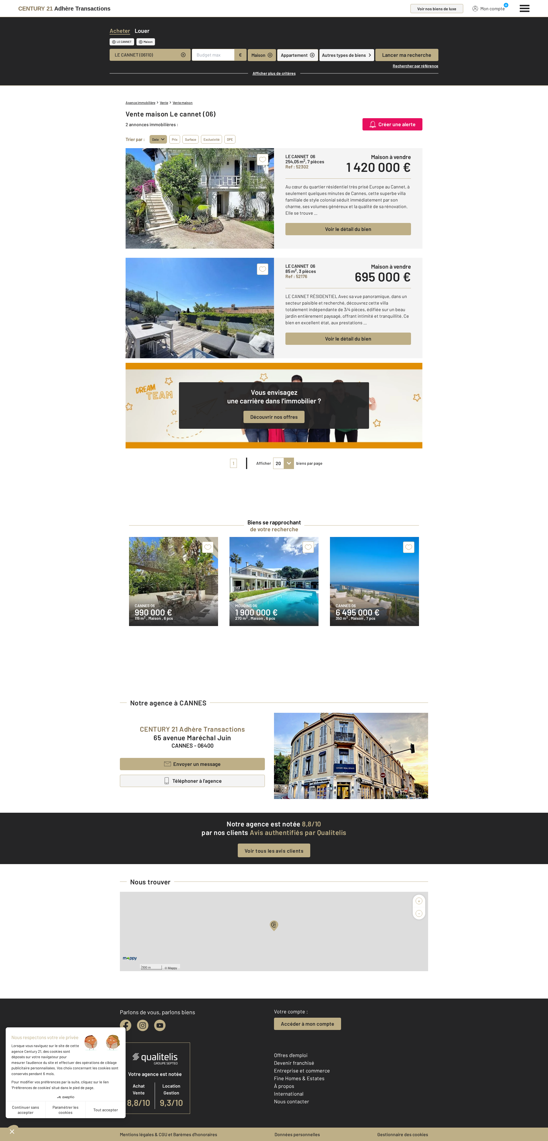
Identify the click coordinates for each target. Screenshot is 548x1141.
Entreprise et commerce (302, 1070)
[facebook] (125, 1025)
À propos (284, 1086)
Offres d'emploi (291, 1055)
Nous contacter (291, 1101)
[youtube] (160, 1025)
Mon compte (492, 8)
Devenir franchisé (294, 1063)
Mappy (172, 967)
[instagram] (142, 1025)
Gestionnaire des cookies (402, 1134)
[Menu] (525, 7)
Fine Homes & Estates (299, 1078)
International (288, 1093)
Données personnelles (297, 1134)
